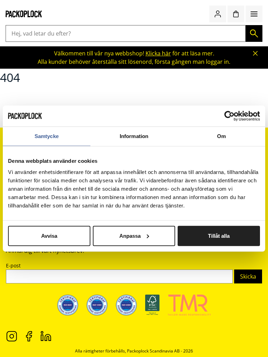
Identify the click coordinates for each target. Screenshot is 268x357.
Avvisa (49, 235)
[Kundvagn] (236, 14)
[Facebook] (29, 335)
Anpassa (130, 235)
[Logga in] (217, 14)
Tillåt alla (219, 235)
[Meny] (254, 14)
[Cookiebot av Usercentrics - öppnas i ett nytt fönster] (229, 116)
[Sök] (254, 33)
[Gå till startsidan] (24, 13)
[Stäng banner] (255, 53)
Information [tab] (134, 136)
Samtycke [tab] (47, 136)
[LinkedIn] (46, 335)
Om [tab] (221, 136)
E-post (13, 265)
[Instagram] (11, 335)
